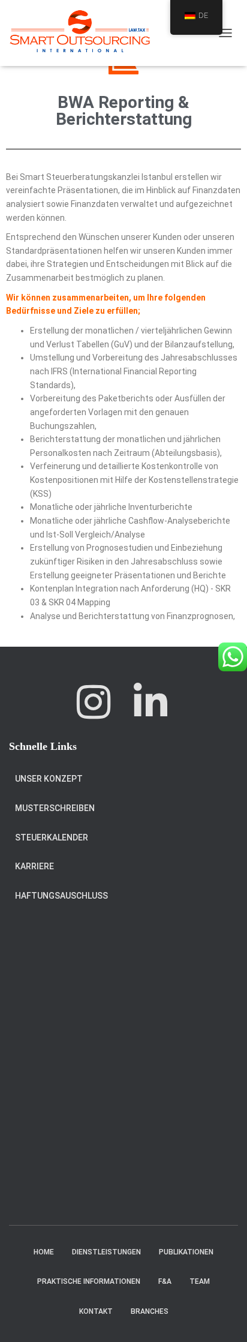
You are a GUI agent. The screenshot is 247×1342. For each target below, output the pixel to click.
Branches (149, 1311)
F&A (164, 1281)
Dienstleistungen (106, 1252)
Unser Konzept (49, 778)
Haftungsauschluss (61, 895)
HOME (44, 1252)
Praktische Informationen (88, 1281)
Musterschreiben (55, 808)
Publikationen (186, 1252)
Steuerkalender (51, 837)
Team (199, 1281)
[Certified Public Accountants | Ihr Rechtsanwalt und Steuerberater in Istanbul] (84, 33)
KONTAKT (96, 1311)
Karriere (34, 866)
